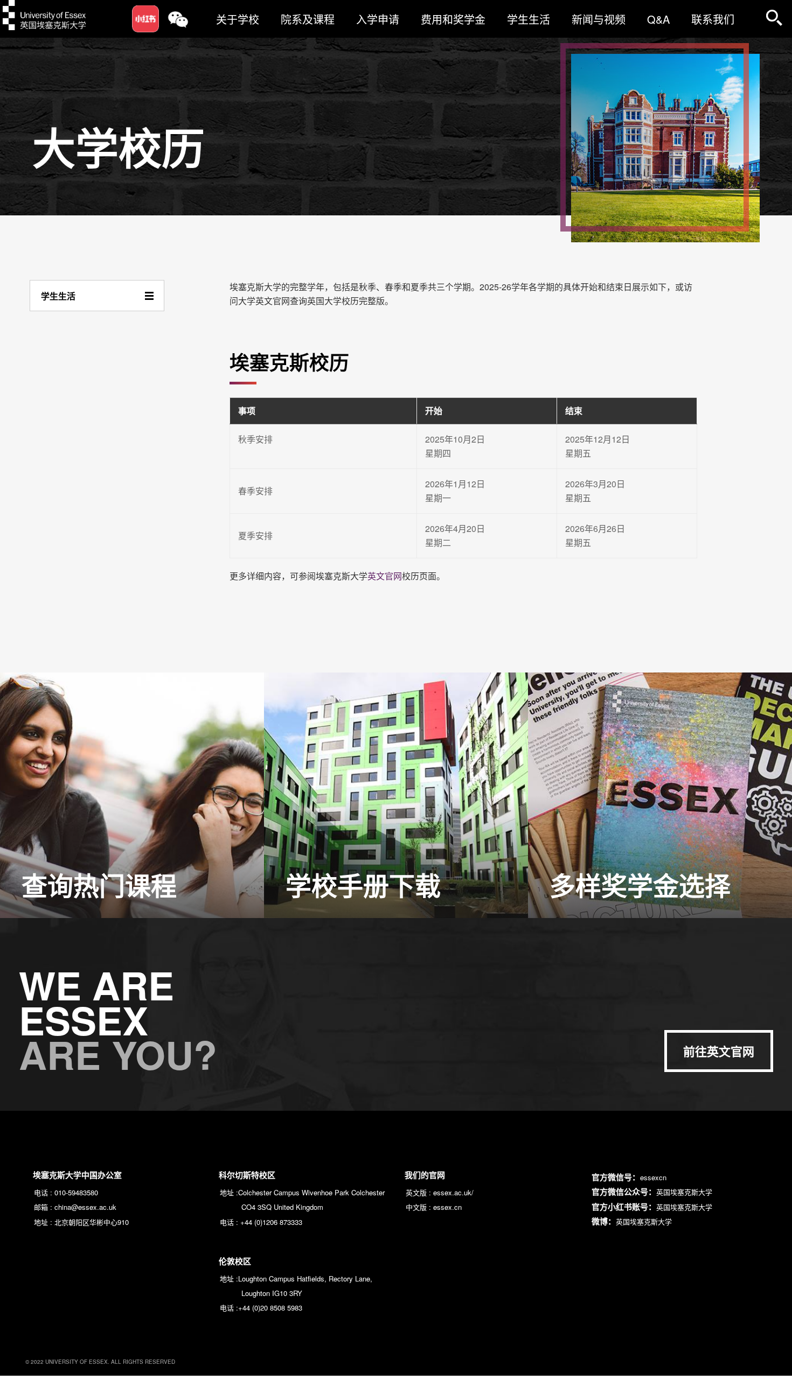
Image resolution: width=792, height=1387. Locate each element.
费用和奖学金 (453, 19)
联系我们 (712, 19)
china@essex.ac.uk (85, 1207)
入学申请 (377, 19)
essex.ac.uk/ (453, 1192)
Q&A (658, 19)
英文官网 (384, 576)
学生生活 (528, 19)
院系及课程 (308, 19)
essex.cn (447, 1207)
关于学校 (237, 19)
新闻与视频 (599, 19)
